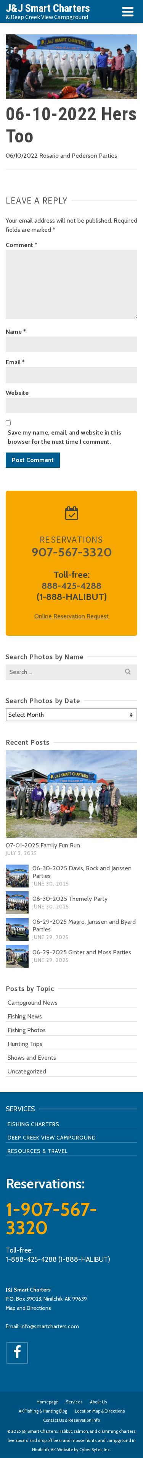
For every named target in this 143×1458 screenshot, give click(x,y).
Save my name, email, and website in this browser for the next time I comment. (64, 437)
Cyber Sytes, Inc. (95, 1449)
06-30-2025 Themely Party (70, 898)
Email (15, 362)
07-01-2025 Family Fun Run (43, 845)
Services (74, 1402)
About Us (98, 1402)
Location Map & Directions (100, 1411)
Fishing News (25, 1016)
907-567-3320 (71, 552)
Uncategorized (27, 1071)
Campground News (33, 1002)
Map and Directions (28, 1307)
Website (17, 392)
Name (16, 331)
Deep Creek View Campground (52, 1137)
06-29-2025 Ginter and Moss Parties (81, 952)
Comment (21, 245)
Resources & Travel (38, 1151)
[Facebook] (17, 1353)
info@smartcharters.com (50, 1326)
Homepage (47, 1402)
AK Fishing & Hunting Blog (43, 1411)
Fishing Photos (27, 1030)
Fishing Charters (33, 1124)
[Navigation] (127, 11)
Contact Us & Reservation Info (71, 1420)
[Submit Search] (127, 672)
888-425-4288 (71, 585)
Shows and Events (32, 1057)
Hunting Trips (25, 1043)
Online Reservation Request (71, 616)
